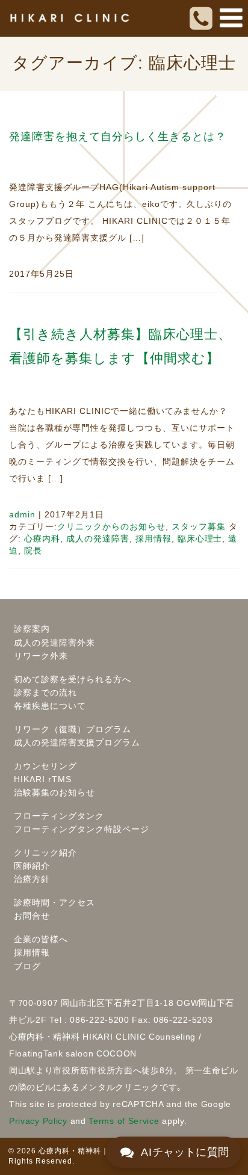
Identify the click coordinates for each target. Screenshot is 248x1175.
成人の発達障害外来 (54, 642)
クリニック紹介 (45, 852)
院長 (33, 550)
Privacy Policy (38, 1121)
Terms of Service (123, 1121)
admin (22, 514)
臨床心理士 (200, 538)
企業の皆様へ (41, 939)
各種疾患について (50, 706)
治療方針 (32, 879)
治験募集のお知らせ (54, 792)
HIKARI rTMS (43, 779)
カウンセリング (45, 766)
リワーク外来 (41, 656)
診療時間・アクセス (54, 902)
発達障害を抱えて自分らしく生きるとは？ (117, 137)
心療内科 (42, 538)
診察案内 (32, 629)
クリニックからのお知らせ (111, 526)
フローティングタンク (59, 816)
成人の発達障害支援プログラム (77, 742)
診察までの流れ (45, 692)
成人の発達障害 (97, 538)
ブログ (27, 966)
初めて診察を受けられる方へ (72, 679)
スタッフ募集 (199, 526)
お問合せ (32, 916)
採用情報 (153, 538)
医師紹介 (32, 866)
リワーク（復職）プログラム (72, 729)
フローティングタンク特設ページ (81, 829)
